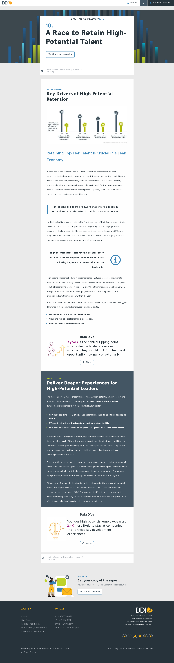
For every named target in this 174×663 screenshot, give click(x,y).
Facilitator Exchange (30, 624)
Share (88, 362)
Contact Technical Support (67, 628)
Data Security (27, 620)
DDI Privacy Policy (116, 649)
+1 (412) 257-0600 (63, 620)
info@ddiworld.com (64, 624)
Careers (24, 617)
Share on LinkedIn (62, 54)
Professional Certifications (33, 632)
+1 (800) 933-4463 (63, 617)
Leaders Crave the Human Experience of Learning (64, 71)
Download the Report (162, 3)
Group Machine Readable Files (139, 649)
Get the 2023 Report (90, 592)
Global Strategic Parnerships (34, 628)
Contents (134, 3)
